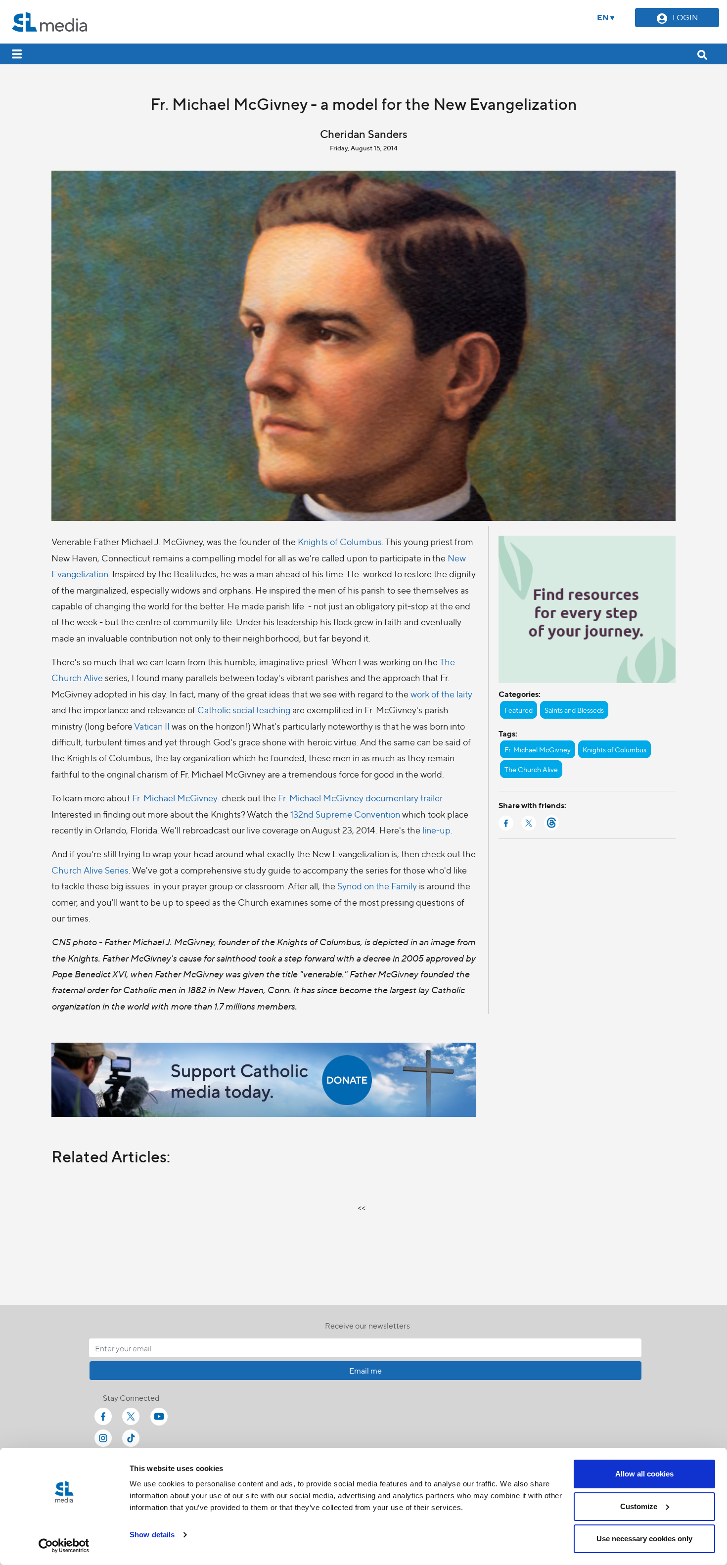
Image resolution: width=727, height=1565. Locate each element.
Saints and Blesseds (574, 709)
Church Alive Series (90, 869)
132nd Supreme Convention (345, 814)
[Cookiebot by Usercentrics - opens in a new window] (64, 1545)
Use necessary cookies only (644, 1538)
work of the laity (440, 693)
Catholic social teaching (243, 709)
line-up (436, 829)
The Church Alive (531, 769)
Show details (152, 1534)
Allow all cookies (644, 1474)
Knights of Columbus (340, 541)
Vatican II (152, 726)
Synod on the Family (377, 885)
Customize (638, 1506)
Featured (518, 709)
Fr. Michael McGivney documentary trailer (360, 797)
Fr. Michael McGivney (175, 797)
